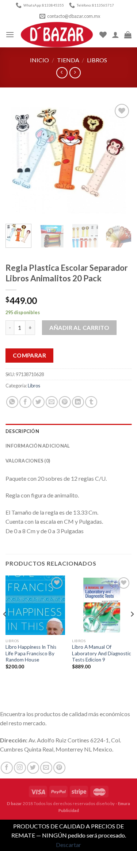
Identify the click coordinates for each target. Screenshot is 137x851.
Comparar (29, 355)
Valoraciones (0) (27, 461)
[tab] (68, 431)
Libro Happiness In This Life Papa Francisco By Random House (30, 653)
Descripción (22, 431)
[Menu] (9, 34)
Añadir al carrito (79, 327)
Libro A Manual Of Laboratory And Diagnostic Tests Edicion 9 (101, 653)
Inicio (39, 59)
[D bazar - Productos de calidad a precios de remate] (57, 34)
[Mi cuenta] (115, 35)
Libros (97, 59)
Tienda (68, 59)
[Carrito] (128, 35)
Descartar (68, 844)
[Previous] (17, 160)
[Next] (119, 160)
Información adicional (37, 446)
